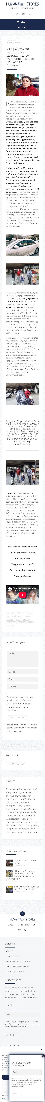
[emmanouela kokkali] (9, 874)
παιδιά (18, 619)
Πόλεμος (25, 619)
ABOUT (14, 8)
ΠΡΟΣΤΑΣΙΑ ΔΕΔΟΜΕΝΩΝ (18, 966)
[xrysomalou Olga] (9, 863)
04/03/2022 (11, 40)
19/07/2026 (20, 891)
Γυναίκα (21, 613)
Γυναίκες (29, 613)
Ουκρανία (10, 619)
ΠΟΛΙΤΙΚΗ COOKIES (15, 971)
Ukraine (9, 613)
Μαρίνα (27, 616)
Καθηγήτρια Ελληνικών (14, 616)
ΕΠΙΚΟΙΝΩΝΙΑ (28, 8)
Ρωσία (30, 622)
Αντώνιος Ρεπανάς (23, 38)
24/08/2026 (20, 865)
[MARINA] (22, 85)
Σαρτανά (10, 626)
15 (13, 42)
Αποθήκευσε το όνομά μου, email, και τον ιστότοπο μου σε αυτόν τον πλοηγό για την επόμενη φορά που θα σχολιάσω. (21, 703)
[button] (41, 1049)
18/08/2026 (12, 881)
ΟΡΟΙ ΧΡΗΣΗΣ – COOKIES (18, 961)
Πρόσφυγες (22, 622)
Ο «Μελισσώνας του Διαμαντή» (14, 744)
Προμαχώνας (11, 622)
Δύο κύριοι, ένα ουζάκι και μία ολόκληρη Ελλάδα (26, 888)
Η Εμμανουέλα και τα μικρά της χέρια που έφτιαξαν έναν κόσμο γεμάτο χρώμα (20, 875)
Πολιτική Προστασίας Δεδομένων (15, 1025)
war (15, 613)
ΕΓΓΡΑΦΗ (11, 1035)
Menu (24, 22)
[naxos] (9, 889)
